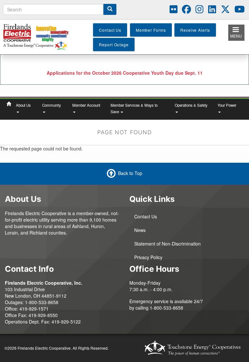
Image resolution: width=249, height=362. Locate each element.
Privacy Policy (148, 257)
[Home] (38, 36)
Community (51, 105)
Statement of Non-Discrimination (167, 243)
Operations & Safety (191, 105)
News (140, 230)
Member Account (86, 105)
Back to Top (130, 173)
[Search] (109, 9)
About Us (23, 105)
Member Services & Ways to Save (134, 108)
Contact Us (145, 216)
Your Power (227, 105)
